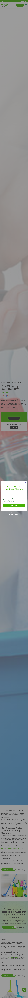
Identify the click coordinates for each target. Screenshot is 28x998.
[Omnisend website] (14, 514)
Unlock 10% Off (14, 505)
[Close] (25, 482)
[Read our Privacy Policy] (24, 501)
